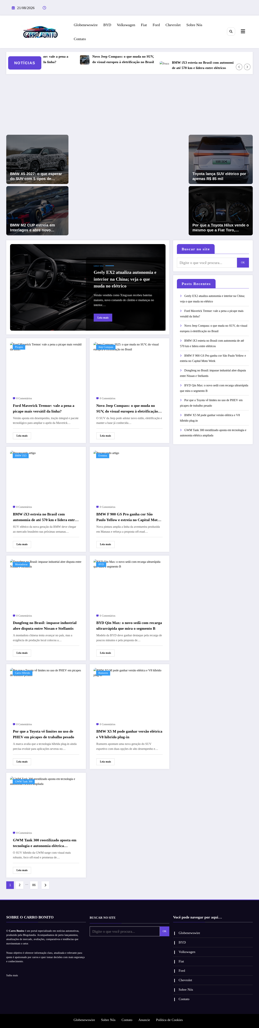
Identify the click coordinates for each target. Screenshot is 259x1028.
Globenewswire (86, 25)
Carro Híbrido (22, 673)
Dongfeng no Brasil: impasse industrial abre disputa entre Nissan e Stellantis (45, 625)
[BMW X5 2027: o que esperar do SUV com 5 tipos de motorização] (37, 159)
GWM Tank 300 (23, 781)
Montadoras (21, 564)
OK (243, 262)
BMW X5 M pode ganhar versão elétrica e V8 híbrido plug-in (129, 734)
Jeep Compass (105, 347)
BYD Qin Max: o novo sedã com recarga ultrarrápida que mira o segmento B (129, 625)
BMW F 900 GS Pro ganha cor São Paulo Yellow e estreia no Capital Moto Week (127, 517)
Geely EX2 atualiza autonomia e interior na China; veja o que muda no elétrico (125, 279)
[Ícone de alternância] (242, 32)
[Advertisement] (129, 106)
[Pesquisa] (231, 31)
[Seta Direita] (247, 67)
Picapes (19, 347)
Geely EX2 (99, 266)
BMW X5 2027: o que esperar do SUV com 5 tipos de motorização (36, 176)
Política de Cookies (169, 1020)
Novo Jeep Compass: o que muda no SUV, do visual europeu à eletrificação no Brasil (108, 59)
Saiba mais (12, 975)
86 (34, 885)
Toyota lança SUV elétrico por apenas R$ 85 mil (219, 176)
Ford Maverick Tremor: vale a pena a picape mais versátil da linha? (43, 408)
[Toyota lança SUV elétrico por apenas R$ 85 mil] (221, 159)
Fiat (144, 25)
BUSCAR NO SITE (103, 917)
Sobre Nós (194, 25)
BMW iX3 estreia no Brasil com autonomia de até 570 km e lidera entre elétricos (189, 65)
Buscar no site (196, 249)
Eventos (102, 455)
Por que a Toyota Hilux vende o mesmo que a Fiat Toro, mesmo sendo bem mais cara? (220, 228)
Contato (80, 39)
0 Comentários (24, 398)
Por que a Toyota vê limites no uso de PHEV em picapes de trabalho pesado (43, 734)
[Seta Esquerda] (239, 67)
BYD (107, 25)
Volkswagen (126, 25)
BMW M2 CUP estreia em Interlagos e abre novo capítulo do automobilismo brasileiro (34, 228)
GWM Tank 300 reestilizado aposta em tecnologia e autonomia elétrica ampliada (44, 843)
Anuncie (144, 1020)
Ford (156, 25)
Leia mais (102, 317)
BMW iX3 (20, 455)
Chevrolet (173, 25)
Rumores (103, 673)
